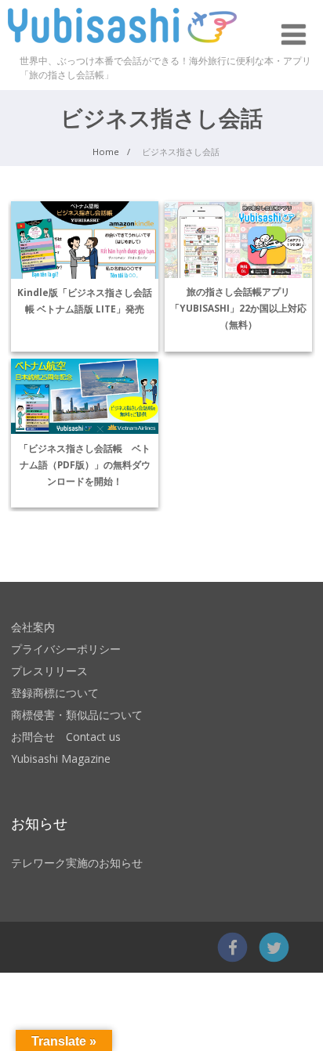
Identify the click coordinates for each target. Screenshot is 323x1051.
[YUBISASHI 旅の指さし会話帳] (122, 46)
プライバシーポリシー (66, 648)
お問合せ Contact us (66, 736)
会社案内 (33, 626)
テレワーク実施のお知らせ (77, 862)
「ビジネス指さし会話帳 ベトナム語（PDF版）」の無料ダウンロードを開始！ (85, 464)
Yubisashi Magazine (61, 758)
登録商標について (55, 692)
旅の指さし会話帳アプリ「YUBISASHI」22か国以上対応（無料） (238, 307)
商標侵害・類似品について (77, 714)
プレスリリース (49, 670)
